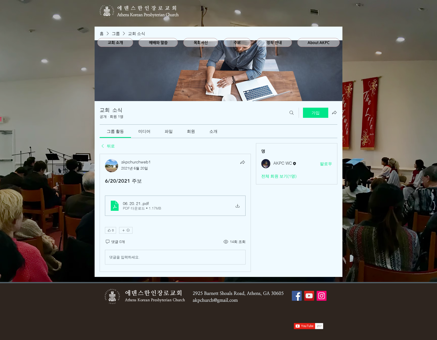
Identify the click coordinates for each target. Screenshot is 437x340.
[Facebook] (297, 296)
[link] (115, 131)
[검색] (292, 113)
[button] (158, 42)
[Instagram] (321, 296)
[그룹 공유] (334, 112)
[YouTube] (309, 296)
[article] (175, 213)
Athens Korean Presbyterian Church (148, 14)
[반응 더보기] (126, 230)
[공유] (242, 162)
